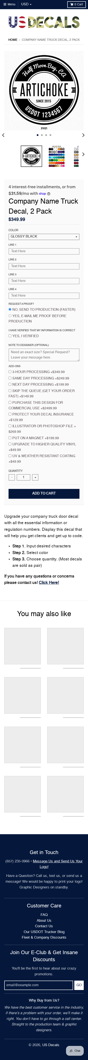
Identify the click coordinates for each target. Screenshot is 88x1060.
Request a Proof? (21, 304)
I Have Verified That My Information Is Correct (42, 330)
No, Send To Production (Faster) (43, 310)
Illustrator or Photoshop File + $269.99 (42, 429)
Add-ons (15, 366)
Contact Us (44, 926)
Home (12, 39)
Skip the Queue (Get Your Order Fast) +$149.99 (42, 393)
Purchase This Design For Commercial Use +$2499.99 (36, 405)
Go (79, 985)
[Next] (83, 135)
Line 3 (12, 274)
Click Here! (49, 583)
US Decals (50, 1045)
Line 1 (12, 245)
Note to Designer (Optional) (29, 345)
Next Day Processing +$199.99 (40, 384)
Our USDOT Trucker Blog (44, 932)
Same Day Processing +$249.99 (40, 378)
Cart (79, 4)
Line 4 (12, 289)
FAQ (44, 915)
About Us (44, 921)
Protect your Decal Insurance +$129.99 (41, 417)
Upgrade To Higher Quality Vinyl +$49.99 (42, 447)
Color (13, 230)
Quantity (16, 471)
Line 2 (12, 259)
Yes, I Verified (25, 336)
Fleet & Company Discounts (44, 937)
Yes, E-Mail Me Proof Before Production (37, 319)
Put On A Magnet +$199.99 (35, 438)
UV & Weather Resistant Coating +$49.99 (42, 459)
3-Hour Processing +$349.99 (38, 372)
